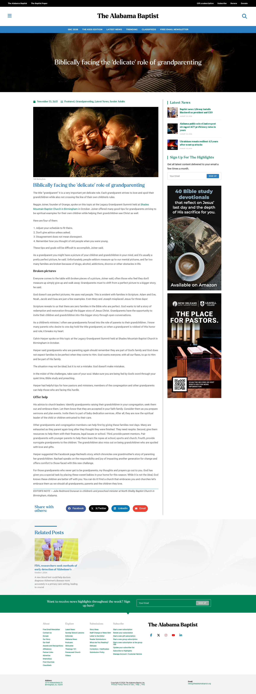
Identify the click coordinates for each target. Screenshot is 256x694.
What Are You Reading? (99, 643)
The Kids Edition (92, 29)
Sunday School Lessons (74, 633)
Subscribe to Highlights (122, 651)
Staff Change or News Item (100, 633)
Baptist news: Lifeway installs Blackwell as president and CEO (196, 111)
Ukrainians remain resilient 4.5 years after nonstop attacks (199, 143)
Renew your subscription (123, 633)
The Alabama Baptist (17, 3)
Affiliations (47, 649)
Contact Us (47, 633)
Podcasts (69, 643)
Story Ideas (94, 630)
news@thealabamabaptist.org (199, 684)
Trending (132, 29)
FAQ (143, 685)
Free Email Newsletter (174, 29)
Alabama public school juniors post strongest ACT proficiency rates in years (198, 127)
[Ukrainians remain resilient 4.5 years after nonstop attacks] (172, 145)
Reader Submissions (98, 639)
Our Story (46, 639)
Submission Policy (97, 652)
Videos (68, 656)
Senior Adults (117, 101)
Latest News (114, 29)
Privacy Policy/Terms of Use (122, 685)
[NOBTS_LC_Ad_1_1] (194, 345)
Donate (45, 636)
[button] (244, 16)
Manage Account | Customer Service (127, 654)
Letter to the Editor (97, 636)
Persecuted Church (72, 652)
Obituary (93, 646)
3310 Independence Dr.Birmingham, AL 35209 (54, 684)
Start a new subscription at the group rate (127, 643)
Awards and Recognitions (53, 646)
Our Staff (46, 643)
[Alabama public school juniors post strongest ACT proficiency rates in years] (172, 128)
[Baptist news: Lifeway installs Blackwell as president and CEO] (172, 112)
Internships (47, 659)
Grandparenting (85, 101)
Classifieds (149, 29)
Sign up (213, 176)
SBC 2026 (73, 29)
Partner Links (48, 652)
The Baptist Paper (39, 3)
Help (137, 685)
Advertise (46, 656)
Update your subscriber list (123, 648)
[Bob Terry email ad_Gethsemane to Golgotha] (194, 238)
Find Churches (48, 662)
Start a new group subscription (125, 639)
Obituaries (69, 646)
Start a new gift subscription (124, 636)
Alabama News (71, 639)
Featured (69, 101)
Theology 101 (70, 649)
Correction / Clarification (99, 649)
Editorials (69, 636)
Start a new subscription (122, 630)
